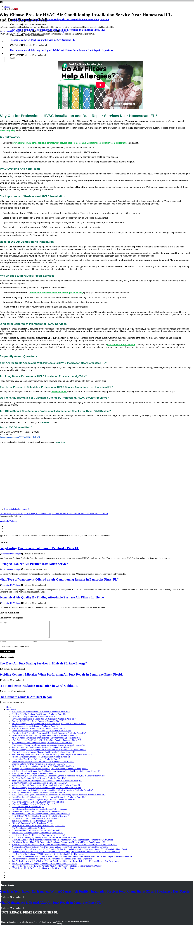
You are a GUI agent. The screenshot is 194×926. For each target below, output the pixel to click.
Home (7, 7)
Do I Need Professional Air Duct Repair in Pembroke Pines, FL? (39, 778)
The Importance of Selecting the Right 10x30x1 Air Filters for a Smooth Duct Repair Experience (52, 859)
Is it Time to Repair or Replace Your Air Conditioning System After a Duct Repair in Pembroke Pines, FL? (56, 771)
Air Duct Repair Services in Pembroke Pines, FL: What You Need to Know (43, 766)
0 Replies (63, 31)
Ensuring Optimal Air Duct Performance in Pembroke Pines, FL (38, 764)
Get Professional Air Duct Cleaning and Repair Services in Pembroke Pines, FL (45, 735)
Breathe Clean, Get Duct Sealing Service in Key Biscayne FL (37, 833)
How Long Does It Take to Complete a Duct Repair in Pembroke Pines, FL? (43, 719)
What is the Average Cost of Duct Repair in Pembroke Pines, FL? (39, 728)
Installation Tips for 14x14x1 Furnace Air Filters (32, 821)
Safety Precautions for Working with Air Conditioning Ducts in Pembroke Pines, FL (47, 780)
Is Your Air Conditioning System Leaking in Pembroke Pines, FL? (39, 783)
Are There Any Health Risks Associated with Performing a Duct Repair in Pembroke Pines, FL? (52, 754)
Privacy (59, 924)
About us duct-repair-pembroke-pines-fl (72, 921)
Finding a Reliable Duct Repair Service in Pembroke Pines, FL (38, 721)
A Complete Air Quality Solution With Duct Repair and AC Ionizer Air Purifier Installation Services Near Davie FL (60, 847)
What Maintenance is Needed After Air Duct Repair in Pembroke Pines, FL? (43, 752)
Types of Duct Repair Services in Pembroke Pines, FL (34, 716)
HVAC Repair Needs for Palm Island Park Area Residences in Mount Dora (43, 868)
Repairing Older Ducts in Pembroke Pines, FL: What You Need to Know (42, 742)
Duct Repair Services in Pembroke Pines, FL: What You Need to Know (41, 731)
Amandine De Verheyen (11, 31)
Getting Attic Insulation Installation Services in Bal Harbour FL (38, 811)
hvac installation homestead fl (16, 509)
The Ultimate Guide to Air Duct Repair (28, 806)
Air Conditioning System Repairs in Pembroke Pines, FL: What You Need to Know (46, 787)
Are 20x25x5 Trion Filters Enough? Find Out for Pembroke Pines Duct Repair (44, 863)
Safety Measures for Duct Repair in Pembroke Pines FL (35, 726)
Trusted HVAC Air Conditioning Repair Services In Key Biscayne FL (41, 816)
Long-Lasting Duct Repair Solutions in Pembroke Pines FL (36, 759)
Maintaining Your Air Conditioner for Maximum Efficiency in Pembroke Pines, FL (46, 785)
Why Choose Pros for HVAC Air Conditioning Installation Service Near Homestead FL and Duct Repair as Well (58, 842)
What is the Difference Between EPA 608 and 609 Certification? (38, 802)
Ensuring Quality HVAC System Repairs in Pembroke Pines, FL (38, 792)
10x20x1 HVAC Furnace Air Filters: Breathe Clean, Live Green (38, 825)
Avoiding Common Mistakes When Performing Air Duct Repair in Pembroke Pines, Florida (50, 768)
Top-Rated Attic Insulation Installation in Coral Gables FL (36, 818)
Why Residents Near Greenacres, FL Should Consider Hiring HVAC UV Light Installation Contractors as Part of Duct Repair (64, 844)
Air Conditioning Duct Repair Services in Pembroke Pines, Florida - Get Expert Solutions (49, 750)
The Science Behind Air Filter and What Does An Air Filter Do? (38, 835)
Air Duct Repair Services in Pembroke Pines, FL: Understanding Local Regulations (46, 738)
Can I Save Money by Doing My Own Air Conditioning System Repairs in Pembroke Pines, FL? (52, 790)
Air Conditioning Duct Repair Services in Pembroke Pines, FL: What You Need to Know (49, 723)
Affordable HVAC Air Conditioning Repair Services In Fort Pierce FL (41, 814)
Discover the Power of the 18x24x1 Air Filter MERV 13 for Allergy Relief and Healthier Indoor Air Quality (56, 866)
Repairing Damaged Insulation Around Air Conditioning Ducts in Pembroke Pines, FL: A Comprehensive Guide (58, 776)
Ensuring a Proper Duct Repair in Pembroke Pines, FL (34, 773)
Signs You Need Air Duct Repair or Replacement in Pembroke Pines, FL (42, 747)
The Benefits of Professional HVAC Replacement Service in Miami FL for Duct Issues (48, 854)
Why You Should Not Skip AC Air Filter (29, 828)
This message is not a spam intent (15, 646)
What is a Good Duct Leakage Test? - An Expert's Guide (35, 804)
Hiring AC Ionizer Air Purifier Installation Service (32, 823)
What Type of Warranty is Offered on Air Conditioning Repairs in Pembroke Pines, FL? (48, 745)
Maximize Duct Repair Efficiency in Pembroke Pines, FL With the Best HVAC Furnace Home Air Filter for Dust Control (62, 840)
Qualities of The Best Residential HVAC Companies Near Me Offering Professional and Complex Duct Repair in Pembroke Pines (66, 852)
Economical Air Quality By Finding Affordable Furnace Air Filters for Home (44, 837)
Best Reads (11, 709)
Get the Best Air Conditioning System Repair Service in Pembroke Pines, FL (44, 799)
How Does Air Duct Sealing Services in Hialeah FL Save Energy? (39, 809)
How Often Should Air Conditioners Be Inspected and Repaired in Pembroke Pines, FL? (49, 797)
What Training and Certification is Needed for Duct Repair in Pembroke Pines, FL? (46, 740)
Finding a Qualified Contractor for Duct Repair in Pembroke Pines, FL (41, 757)
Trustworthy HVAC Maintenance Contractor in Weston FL (36, 830)
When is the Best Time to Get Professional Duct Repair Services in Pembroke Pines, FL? (49, 733)
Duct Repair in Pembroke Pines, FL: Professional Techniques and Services (43, 761)
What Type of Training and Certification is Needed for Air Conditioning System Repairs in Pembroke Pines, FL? (58, 795)
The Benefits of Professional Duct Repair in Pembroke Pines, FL (39, 714)
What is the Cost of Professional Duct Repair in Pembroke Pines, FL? (41, 712)
